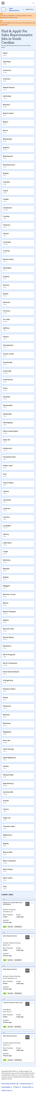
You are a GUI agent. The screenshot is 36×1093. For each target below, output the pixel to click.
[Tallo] (3, 3)
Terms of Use (5, 1090)
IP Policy (16, 1087)
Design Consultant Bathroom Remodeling (12, 903)
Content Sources (25, 1083)
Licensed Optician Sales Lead (12, 1002)
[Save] (31, 902)
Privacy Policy (26, 1087)
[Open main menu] (33, 3)
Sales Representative (14, 9)
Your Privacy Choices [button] (8, 1083)
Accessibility (5, 1087)
